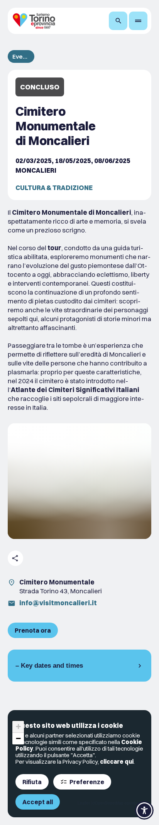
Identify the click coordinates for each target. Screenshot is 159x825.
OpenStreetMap (109, 803)
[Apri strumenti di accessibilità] (144, 810)
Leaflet (84, 803)
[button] (18, 727)
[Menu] (138, 21)
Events (21, 56)
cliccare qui (117, 761)
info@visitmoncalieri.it (58, 603)
